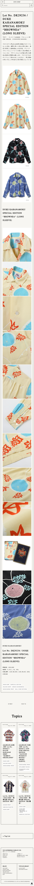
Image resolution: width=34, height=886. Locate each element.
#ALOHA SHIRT (7, 686)
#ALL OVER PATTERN (21, 689)
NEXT (23, 704)
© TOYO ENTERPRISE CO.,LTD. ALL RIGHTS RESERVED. (17, 881)
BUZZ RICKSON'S (7, 870)
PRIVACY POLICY (21, 856)
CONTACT (5, 857)
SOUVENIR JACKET (23, 869)
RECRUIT (5, 856)
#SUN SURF (6, 684)
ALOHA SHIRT (22, 868)
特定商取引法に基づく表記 (22, 855)
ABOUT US (5, 853)
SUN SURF (17, 2)
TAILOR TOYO (6, 871)
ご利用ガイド (19, 853)
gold (4, 874)
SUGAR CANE (6, 869)
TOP (32, 884)
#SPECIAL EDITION (16, 684)
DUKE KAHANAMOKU (7, 873)
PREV (11, 704)
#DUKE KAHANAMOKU (18, 686)
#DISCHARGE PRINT (8, 689)
